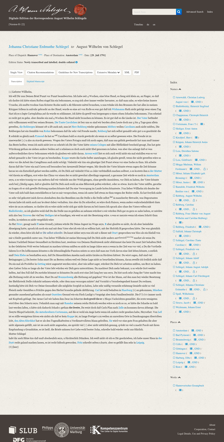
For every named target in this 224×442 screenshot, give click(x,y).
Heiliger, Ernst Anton (186, 128)
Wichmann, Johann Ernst (188, 307)
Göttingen (181, 348)
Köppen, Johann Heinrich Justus (192, 142)
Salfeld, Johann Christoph (188, 231)
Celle (178, 344)
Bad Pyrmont (182, 335)
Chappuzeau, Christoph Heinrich (192, 115)
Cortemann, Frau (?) (186, 124)
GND (40, 54)
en (154, 24)
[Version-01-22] (17, 24)
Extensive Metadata (107, 72)
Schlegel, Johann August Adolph (192, 267)
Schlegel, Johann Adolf (187, 258)
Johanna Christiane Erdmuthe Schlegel (39, 46)
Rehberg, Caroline (185, 204)
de (148, 24)
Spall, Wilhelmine (185, 293)
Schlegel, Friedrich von (187, 249)
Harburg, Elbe (183, 357)
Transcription (16, 81)
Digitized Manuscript (35, 81)
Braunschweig (183, 339)
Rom (178, 366)
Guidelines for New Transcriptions (76, 72)
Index (210, 11)
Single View (16, 72)
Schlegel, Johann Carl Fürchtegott (192, 276)
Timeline (138, 24)
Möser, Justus (182, 182)
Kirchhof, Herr (183, 137)
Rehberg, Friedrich (185, 226)
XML (127, 72)
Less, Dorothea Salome (187, 151)
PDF (137, 72)
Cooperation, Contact (204, 429)
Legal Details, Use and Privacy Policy (196, 433)
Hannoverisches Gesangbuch (190, 385)
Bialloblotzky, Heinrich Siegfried (192, 106)
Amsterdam (181, 330)
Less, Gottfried (183, 159)
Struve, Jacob (182, 302)
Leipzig (179, 362)
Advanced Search (194, 11)
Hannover (181, 353)
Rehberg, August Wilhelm (189, 195)
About (212, 424)
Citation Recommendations (40, 72)
